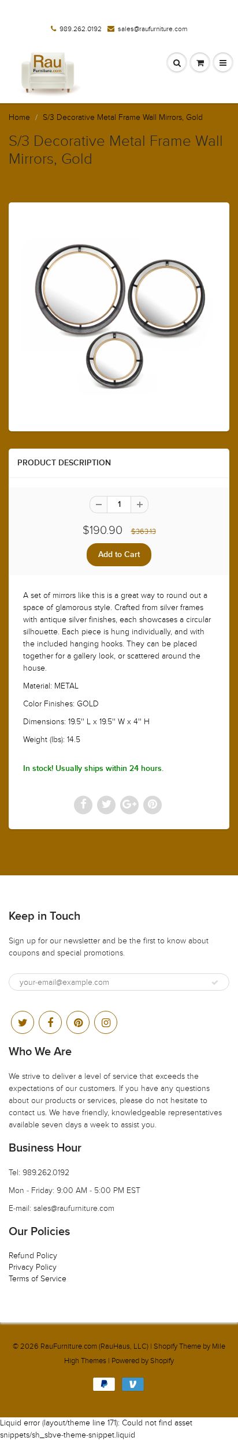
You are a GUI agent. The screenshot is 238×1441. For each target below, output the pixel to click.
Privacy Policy (33, 1267)
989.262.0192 (81, 29)
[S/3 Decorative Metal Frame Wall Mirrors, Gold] (119, 315)
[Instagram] (105, 1022)
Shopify (165, 1346)
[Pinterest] (78, 1022)
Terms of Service (37, 1279)
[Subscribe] (215, 982)
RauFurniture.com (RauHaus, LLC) (94, 1346)
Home (19, 117)
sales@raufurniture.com (152, 29)
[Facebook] (50, 1022)
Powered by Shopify (142, 1360)
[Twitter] (22, 1022)
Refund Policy (33, 1256)
